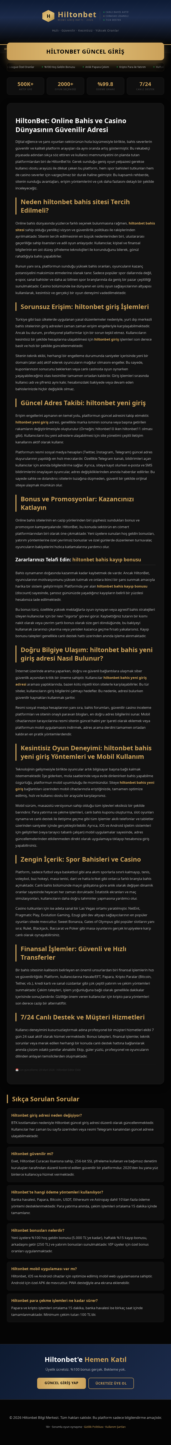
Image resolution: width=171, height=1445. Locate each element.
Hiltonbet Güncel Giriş (85, 51)
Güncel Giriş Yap (61, 1383)
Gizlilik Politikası (93, 1427)
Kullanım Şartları (115, 1427)
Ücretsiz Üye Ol (111, 1383)
